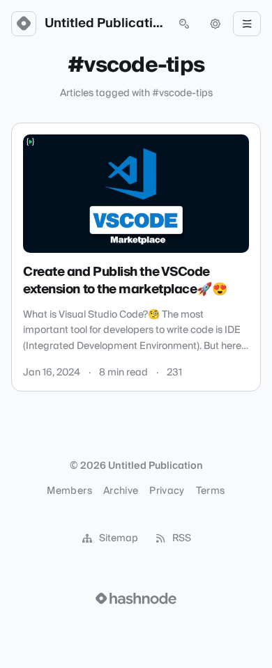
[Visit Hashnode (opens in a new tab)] (136, 598)
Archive (120, 491)
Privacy (166, 491)
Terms (210, 491)
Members (69, 491)
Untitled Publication (104, 23)
